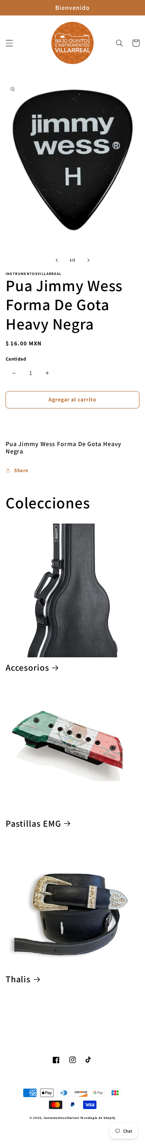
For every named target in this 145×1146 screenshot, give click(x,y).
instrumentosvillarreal (61, 1118)
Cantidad (16, 359)
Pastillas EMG (33, 823)
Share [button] (21, 470)
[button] (9, 43)
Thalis (18, 979)
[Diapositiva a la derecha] (88, 260)
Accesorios (27, 667)
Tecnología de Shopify (97, 1118)
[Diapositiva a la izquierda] (56, 260)
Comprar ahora (72, 420)
